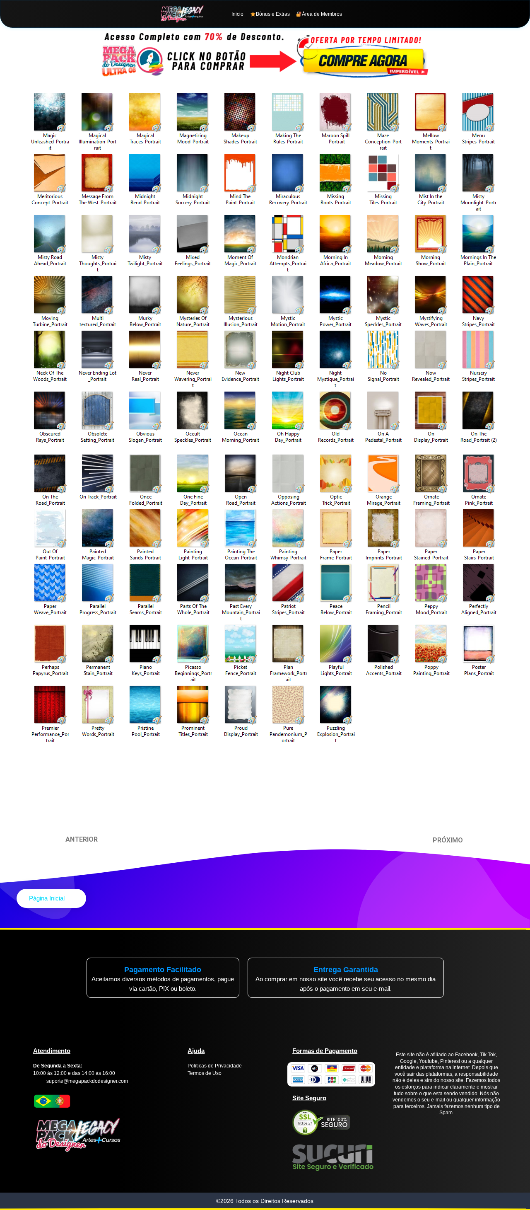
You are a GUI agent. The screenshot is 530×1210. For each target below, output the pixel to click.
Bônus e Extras (273, 14)
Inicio (237, 14)
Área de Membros (322, 14)
